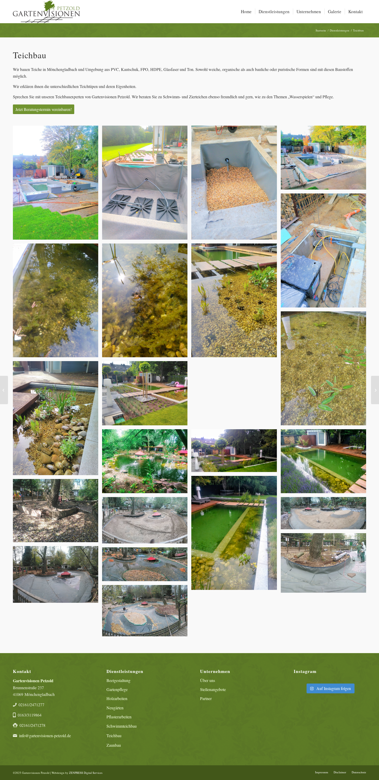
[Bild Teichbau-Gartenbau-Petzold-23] (146, 612)
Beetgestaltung (118, 680)
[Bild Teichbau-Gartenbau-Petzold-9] (325, 370)
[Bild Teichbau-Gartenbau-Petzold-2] (146, 184)
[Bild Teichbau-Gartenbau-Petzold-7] (146, 302)
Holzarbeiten (116, 698)
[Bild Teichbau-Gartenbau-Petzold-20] (325, 565)
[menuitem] (246, 11)
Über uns (207, 680)
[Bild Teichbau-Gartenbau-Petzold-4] (325, 159)
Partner (206, 698)
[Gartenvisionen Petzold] (46, 11)
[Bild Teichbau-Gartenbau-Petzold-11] (146, 395)
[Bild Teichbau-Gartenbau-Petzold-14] (236, 452)
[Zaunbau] (4, 390)
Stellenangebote (213, 689)
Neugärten (114, 707)
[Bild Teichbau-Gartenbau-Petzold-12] (236, 395)
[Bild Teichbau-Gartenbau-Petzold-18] (146, 522)
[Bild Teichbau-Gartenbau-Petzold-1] (57, 184)
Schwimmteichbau (121, 726)
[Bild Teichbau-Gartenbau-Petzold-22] (146, 566)
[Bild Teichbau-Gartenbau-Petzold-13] (146, 463)
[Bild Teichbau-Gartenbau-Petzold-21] (57, 576)
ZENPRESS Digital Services (85, 773)
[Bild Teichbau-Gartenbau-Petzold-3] (236, 184)
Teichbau (113, 735)
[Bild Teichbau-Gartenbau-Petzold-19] (325, 515)
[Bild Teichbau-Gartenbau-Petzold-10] (57, 420)
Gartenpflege (117, 689)
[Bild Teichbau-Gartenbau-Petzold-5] (325, 252)
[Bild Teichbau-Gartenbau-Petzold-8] (236, 302)
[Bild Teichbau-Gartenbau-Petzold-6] (57, 302)
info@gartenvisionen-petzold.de (45, 735)
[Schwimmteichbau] (375, 390)
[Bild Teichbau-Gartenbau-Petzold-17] (57, 512)
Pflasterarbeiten (118, 716)
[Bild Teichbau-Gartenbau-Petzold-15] (325, 463)
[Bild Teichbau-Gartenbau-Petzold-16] (236, 535)
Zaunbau (113, 745)
